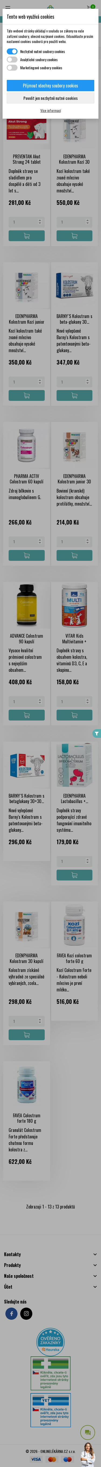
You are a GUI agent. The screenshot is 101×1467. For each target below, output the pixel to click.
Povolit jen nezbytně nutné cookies (50, 98)
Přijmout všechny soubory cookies (50, 85)
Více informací (50, 110)
